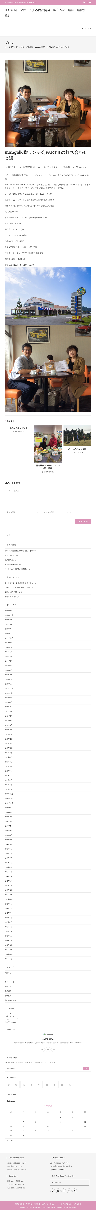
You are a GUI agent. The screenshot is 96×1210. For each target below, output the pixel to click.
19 (85, 1126)
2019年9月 (8, 849)
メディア (8, 986)
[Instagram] (53, 1049)
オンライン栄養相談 (65, 1204)
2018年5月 (8, 922)
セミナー (56, 167)
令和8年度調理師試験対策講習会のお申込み (20, 551)
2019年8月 (8, 853)
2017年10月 (9, 954)
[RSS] (69, 1084)
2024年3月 (8, 661)
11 (73, 1122)
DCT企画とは (19, 1204)
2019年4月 (8, 872)
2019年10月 (9, 844)
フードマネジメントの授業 (14, 583)
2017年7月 (8, 959)
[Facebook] (48, 1049)
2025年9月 (8, 620)
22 (35, 1131)
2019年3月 (8, 876)
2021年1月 (8, 789)
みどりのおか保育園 (77, 449)
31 (60, 1135)
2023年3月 (8, 675)
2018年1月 (8, 940)
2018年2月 (8, 936)
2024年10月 (9, 638)
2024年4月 (9, 656)
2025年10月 (9, 615)
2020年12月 (9, 794)
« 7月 (6, 1140)
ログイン (8, 1013)
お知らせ (45, 167)
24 (60, 1131)
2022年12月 (9, 688)
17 (60, 1126)
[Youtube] (61, 1084)
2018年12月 (9, 890)
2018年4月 (8, 927)
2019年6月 (8, 862)
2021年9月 (8, 753)
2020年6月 (8, 821)
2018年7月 (8, 913)
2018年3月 (8, 931)
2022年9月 (8, 697)
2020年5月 (8, 826)
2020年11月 (9, 798)
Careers (61, 1169)
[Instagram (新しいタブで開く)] (87, 2)
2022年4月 (8, 720)
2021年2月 (8, 784)
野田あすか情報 (10, 1000)
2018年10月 (9, 899)
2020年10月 (9, 803)
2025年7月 (8, 629)
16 (48, 1126)
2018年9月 (8, 904)
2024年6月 (8, 647)
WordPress (71, 1207)
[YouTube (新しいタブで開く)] (89, 2)
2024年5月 (8, 652)
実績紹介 (8, 991)
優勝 (6, 592)
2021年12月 (9, 739)
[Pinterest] (39, 1084)
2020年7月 (8, 817)
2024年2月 (8, 665)
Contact (53, 1169)
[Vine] (54, 1084)
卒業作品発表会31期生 (13, 564)
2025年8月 (8, 624)
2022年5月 (8, 716)
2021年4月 (8, 775)
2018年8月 (8, 908)
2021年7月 (8, 762)
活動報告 (66, 167)
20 (11, 1131)
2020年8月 (8, 812)
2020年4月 (8, 830)
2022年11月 (9, 693)
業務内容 (29, 1204)
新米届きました (10, 560)
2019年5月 (8, 867)
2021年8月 (8, 757)
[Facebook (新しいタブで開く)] (84, 2)
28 (23, 1135)
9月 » (11, 1140)
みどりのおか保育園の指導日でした (18, 569)
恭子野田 (12, 167)
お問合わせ (77, 1204)
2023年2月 (8, 679)
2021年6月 (8, 766)
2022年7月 (8, 707)
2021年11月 (8, 743)
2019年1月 (8, 885)
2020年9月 (8, 807)
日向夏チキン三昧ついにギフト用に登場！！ (48, 466)
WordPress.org (10, 1022)
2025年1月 (8, 633)
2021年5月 (8, 771)
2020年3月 (8, 835)
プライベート (9, 982)
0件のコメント (82, 167)
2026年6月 (8, 610)
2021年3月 (8, 780)
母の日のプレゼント (19, 428)
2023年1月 (8, 684)
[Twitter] (42, 1049)
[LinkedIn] (31, 1084)
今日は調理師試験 (11, 555)
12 (85, 1122)
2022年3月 (8, 725)
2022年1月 (8, 734)
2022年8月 (8, 702)
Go (86, 1068)
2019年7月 (8, 858)
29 (35, 1135)
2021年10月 (9, 748)
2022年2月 (8, 730)
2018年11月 (8, 895)
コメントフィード (11, 1019)
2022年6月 (8, 711)
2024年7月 (8, 642)
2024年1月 (8, 670)
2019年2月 (8, 881)
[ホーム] (5, 47)
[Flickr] (46, 1084)
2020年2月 (8, 840)
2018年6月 (8, 917)
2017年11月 (8, 950)
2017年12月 (9, 945)
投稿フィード (9, 1016)
